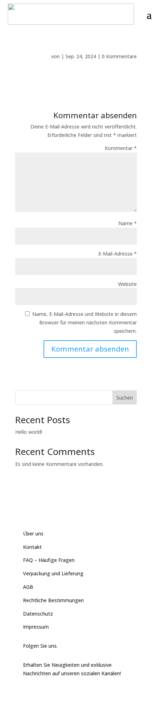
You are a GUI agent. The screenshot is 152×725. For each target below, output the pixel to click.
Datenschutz (38, 613)
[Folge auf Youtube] (42, 692)
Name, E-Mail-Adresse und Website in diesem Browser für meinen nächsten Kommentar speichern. (84, 322)
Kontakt (32, 547)
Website (127, 284)
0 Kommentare (119, 56)
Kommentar (121, 148)
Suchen (124, 397)
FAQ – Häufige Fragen (49, 560)
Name (127, 223)
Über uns (33, 533)
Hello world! (28, 432)
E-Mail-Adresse (117, 253)
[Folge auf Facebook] (28, 692)
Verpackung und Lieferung (53, 573)
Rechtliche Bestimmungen (53, 600)
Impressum (36, 626)
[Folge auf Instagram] (57, 692)
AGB (28, 586)
